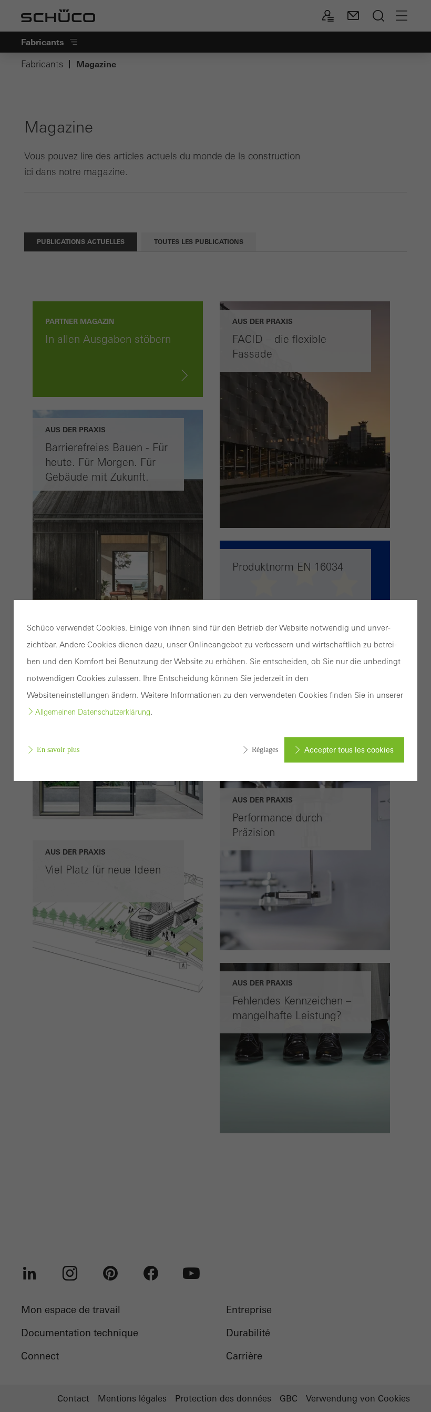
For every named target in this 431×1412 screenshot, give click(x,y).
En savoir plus (58, 750)
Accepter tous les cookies (349, 750)
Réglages (265, 750)
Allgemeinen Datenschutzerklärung (92, 712)
